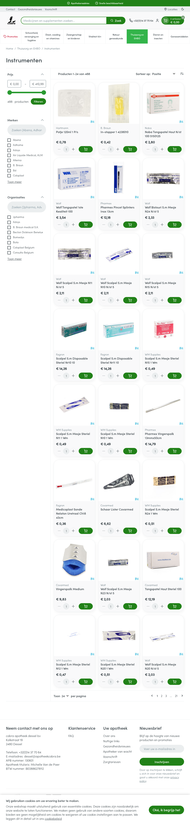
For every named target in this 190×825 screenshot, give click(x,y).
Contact (10, 9)
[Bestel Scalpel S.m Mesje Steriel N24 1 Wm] (175, 531)
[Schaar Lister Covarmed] (119, 480)
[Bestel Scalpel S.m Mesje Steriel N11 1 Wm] (86, 451)
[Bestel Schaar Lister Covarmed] (130, 531)
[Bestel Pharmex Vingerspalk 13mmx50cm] (175, 451)
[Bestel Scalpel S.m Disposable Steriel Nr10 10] (86, 376)
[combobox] (64, 20)
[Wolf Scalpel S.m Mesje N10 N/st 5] (119, 254)
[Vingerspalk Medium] (74, 560)
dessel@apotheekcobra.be (42, 756)
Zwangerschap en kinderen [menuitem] (75, 36)
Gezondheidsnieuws (30, 9)
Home (9, 48)
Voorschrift (51, 9)
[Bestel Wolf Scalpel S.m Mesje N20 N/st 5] (175, 682)
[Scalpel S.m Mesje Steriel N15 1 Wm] (163, 329)
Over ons (109, 736)
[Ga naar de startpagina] (11, 20)
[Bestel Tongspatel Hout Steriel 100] (175, 606)
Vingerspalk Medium (70, 589)
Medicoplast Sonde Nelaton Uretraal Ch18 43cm (71, 513)
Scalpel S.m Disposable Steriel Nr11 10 (116, 360)
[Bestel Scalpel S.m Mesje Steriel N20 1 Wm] (130, 682)
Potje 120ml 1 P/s (67, 132)
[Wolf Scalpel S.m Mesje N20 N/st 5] (163, 635)
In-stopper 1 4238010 (114, 132)
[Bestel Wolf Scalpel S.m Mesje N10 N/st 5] (130, 300)
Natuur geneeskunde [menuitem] (118, 36)
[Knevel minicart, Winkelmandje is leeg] (165, 20)
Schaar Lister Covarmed (117, 509)
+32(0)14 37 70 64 (30, 752)
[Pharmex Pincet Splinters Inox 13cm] (119, 178)
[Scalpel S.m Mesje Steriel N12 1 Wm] (74, 635)
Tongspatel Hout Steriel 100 (163, 589)
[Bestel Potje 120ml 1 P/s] (86, 149)
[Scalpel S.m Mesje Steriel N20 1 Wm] (119, 635)
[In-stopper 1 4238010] (119, 103)
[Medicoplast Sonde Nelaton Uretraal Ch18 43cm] (74, 480)
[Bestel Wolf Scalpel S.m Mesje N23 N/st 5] (130, 606)
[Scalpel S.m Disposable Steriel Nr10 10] (74, 329)
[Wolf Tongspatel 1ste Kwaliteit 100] (74, 178)
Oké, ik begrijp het (166, 810)
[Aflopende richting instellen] (182, 73)
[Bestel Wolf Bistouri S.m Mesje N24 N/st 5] (175, 224)
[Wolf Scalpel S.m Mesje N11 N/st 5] (74, 254)
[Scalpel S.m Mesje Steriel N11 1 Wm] (74, 405)
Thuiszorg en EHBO (28, 48)
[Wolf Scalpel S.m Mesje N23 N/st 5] (119, 560)
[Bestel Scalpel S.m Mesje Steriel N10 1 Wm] (130, 451)
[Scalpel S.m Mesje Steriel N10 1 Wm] (119, 405)
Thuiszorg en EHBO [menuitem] (139, 36)
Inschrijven (162, 762)
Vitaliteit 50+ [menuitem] (97, 37)
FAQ (71, 736)
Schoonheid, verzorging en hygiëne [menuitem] (33, 36)
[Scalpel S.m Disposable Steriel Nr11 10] (119, 329)
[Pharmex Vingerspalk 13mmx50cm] (163, 405)
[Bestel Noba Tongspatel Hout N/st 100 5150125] (175, 149)
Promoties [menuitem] (12, 36)
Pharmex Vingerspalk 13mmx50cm (159, 436)
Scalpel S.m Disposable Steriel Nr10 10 (72, 360)
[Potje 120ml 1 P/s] (74, 103)
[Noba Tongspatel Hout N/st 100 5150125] (163, 103)
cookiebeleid (53, 818)
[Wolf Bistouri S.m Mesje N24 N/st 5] (163, 178)
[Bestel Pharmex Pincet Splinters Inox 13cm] (130, 224)
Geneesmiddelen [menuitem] (180, 37)
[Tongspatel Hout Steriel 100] (163, 560)
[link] (152, 695)
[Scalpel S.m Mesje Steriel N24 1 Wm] (163, 480)
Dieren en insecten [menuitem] (161, 36)
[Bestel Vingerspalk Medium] (86, 606)
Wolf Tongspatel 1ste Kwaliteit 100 (69, 209)
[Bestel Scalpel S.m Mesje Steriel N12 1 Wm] (86, 682)
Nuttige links (111, 741)
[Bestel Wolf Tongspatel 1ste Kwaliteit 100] (86, 224)
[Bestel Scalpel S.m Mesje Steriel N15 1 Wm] (175, 376)
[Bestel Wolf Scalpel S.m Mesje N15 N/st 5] (175, 300)
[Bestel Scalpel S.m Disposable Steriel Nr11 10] (130, 376)
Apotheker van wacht (117, 751)
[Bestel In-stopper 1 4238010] (130, 149)
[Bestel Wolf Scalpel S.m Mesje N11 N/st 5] (86, 300)
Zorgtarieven (112, 762)
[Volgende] (181, 695)
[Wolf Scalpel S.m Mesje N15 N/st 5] (163, 254)
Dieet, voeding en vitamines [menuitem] (54, 36)
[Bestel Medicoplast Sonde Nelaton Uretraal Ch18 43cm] (86, 531)
